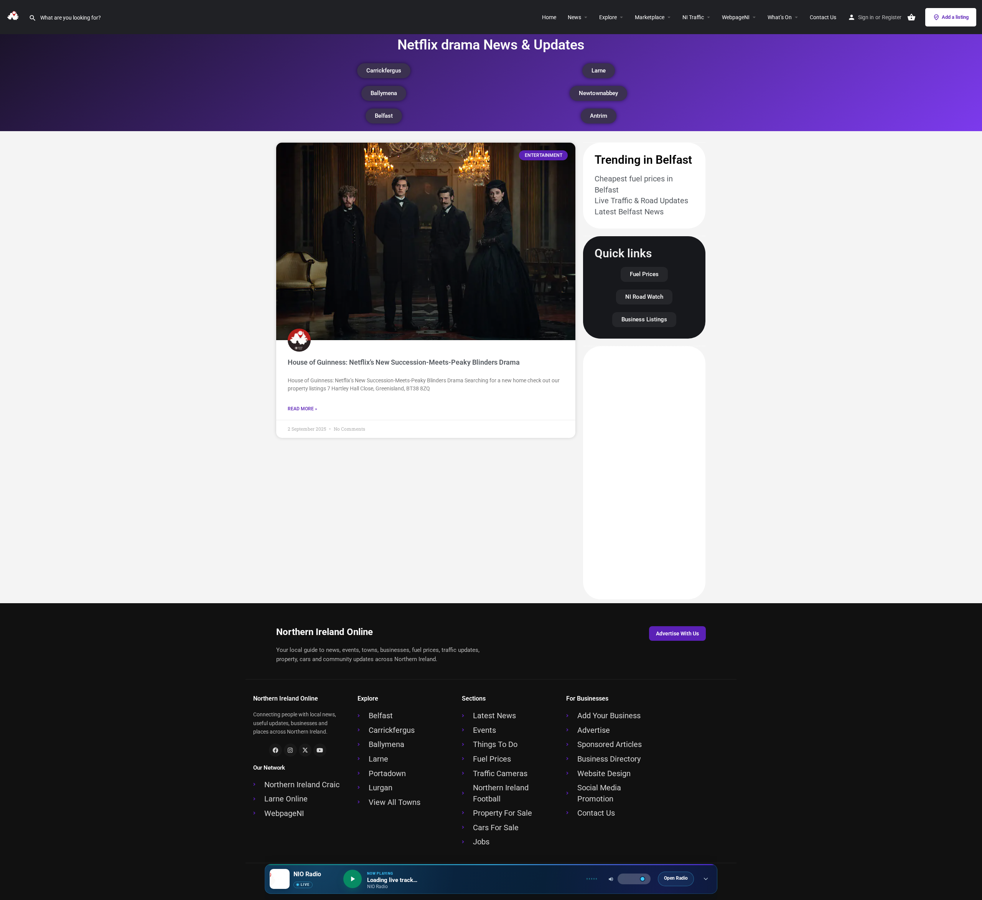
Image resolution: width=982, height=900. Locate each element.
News (574, 17)
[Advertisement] (644, 473)
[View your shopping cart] (911, 17)
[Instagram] (290, 750)
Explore (608, 17)
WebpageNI (736, 17)
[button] (620, 17)
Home (549, 17)
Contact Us (823, 17)
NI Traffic (693, 17)
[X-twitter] (305, 750)
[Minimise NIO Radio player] (705, 878)
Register (891, 17)
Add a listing (955, 17)
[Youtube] (319, 750)
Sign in (866, 17)
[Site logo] (14, 16)
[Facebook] (275, 750)
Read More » (302, 408)
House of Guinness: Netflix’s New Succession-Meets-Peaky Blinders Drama (404, 362)
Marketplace (649, 17)
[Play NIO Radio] (352, 879)
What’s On (780, 17)
